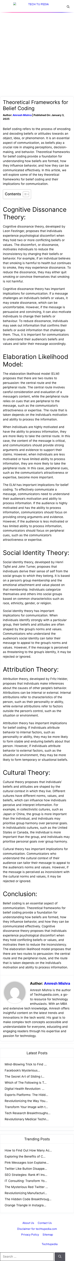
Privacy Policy (30, 1234)
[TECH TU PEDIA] (37, 7)
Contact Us (45, 1223)
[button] (68, 6)
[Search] (60, 1256)
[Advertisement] (37, 51)
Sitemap (48, 1234)
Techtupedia (49, 1244)
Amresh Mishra (22, 115)
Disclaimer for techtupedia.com (37, 1229)
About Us (28, 1223)
